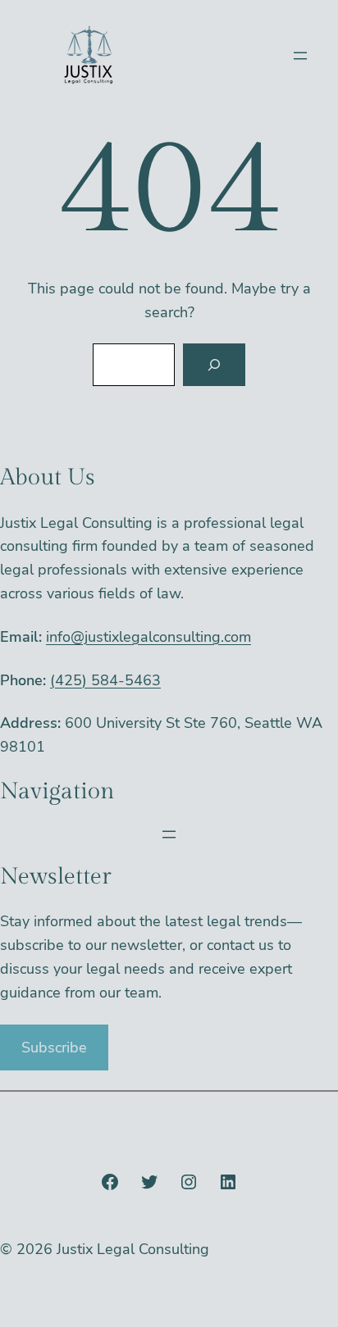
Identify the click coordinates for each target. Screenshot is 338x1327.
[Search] (214, 364)
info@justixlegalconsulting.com (148, 637)
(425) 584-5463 (105, 680)
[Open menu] (300, 56)
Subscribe (54, 1047)
